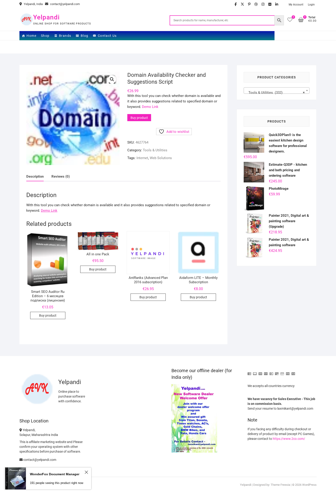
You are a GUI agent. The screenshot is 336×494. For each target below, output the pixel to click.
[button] (112, 79)
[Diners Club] (271, 371)
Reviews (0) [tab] (60, 176)
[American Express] (249, 371)
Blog (84, 35)
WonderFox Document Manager (54, 474)
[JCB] (293, 371)
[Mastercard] (255, 371)
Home (31, 35)
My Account (296, 4)
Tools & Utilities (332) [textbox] (275, 93)
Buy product (139, 118)
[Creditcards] (282, 371)
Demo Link (150, 107)
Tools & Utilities (155, 150)
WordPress (309, 484)
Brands (65, 35)
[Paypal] (266, 371)
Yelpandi (46, 17)
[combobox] (276, 90)
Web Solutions (161, 158)
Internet (142, 158)
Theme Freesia (280, 484)
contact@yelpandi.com (64, 4)
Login (311, 4)
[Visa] (260, 371)
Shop (45, 35)
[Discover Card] (277, 371)
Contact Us (107, 35)
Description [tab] (35, 176)
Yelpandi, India (33, 4)
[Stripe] (288, 371)
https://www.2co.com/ (289, 439)
